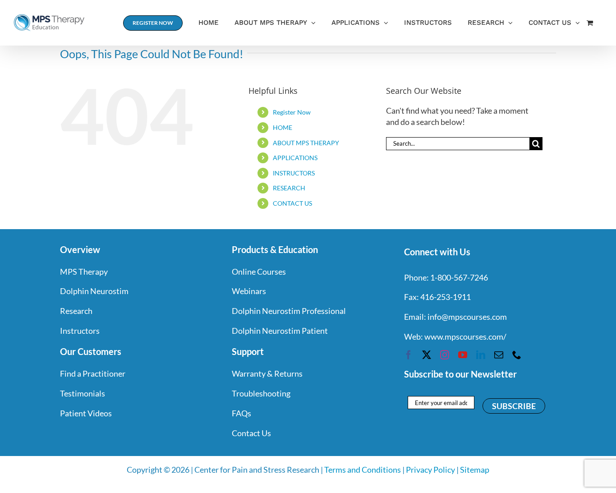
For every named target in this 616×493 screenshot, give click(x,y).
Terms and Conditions (362, 470)
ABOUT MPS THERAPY (306, 143)
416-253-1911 (445, 297)
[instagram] (444, 354)
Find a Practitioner (92, 373)
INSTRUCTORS (294, 173)
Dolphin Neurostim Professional (289, 311)
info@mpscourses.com (467, 317)
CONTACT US (292, 203)
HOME (282, 127)
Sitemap (474, 470)
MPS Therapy (84, 271)
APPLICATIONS (295, 157)
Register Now (292, 112)
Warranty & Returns (267, 373)
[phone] (516, 354)
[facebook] (408, 354)
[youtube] (462, 354)
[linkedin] (480, 354)
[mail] (498, 354)
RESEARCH (289, 188)
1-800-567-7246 (459, 277)
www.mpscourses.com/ (465, 336)
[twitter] (426, 354)
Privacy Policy (430, 470)
